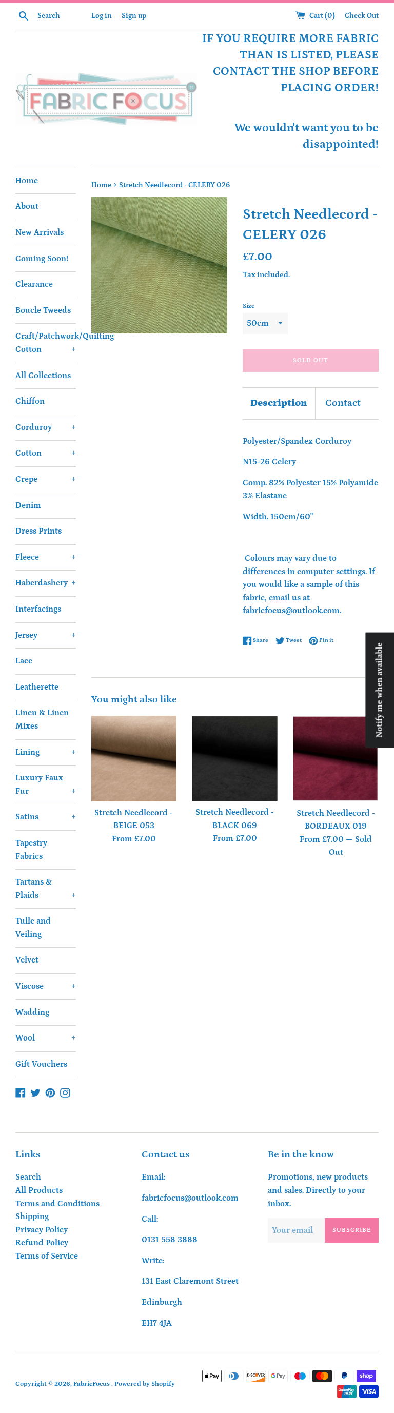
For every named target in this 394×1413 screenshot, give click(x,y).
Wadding (32, 1012)
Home (26, 180)
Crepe (45, 479)
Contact (343, 403)
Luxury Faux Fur (45, 784)
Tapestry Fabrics (31, 849)
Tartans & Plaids (45, 888)
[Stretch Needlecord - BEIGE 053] (134, 758)
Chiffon (30, 401)
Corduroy (45, 427)
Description (278, 403)
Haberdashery (45, 582)
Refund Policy (41, 1242)
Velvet (26, 960)
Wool (45, 1038)
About (26, 206)
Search (28, 1177)
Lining (45, 752)
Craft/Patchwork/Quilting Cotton (45, 342)
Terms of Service (46, 1256)
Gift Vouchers (41, 1064)
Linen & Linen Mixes (42, 719)
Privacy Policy (41, 1229)
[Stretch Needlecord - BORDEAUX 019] (336, 758)
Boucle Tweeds (43, 310)
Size (249, 305)
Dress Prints (38, 531)
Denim (28, 505)
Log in (101, 16)
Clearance (34, 284)
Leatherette (36, 687)
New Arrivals (39, 232)
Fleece (45, 557)
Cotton (45, 453)
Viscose (45, 986)
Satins (45, 816)
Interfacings (38, 609)
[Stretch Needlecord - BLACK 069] (235, 758)
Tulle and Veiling (33, 927)
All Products (39, 1190)
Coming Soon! (41, 258)
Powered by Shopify (144, 1383)
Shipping (32, 1216)
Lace (23, 660)
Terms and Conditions (57, 1203)
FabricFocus (92, 1383)
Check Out (362, 16)
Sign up (134, 16)
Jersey (45, 635)
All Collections (43, 375)
